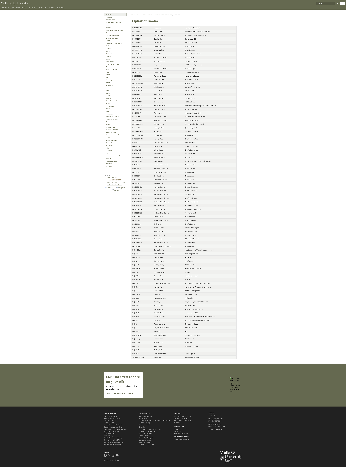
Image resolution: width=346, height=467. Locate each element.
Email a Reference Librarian (116, 182)
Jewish (108, 88)
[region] (184, 192)
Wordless (109, 164)
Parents (108, 103)
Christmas (109, 33)
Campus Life (42, 8)
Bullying (108, 27)
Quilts (108, 122)
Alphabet (109, 14)
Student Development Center (114, 442)
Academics (31, 8)
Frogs (107, 72)
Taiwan (108, 148)
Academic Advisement (181, 418)
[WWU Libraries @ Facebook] (109, 188)
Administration (144, 418)
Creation (108, 41)
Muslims (108, 96)
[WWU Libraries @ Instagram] (120, 188)
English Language (111, 69)
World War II (110, 166)
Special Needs (110, 143)
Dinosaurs (109, 54)
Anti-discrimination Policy (112, 418)
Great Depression (111, 80)
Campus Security (144, 423)
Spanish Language (111, 140)
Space (108, 137)
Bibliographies (167, 15)
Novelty (108, 98)
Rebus (108, 124)
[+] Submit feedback (215, 429)
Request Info (119, 394)
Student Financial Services (113, 444)
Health (108, 82)
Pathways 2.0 (110, 106)
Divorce (108, 56)
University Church (145, 442)
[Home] (14, 3)
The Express (178, 431)
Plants (108, 109)
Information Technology (112, 431)
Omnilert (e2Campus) (146, 438)
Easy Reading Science (112, 64)
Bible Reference (111, 20)
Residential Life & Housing (113, 438)
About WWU (5, 8)
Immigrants (109, 85)
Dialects (108, 48)
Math (107, 90)
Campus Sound (144, 425)
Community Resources (181, 440)
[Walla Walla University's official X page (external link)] (110, 455)
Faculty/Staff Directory (114, 185)
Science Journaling (111, 132)
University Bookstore (181, 433)
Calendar (60, 8)
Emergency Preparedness (147, 431)
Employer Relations (145, 434)
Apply (130, 394)
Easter (108, 59)
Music (108, 93)
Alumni (51, 8)
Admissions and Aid (18, 8)
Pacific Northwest (111, 101)
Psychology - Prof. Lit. (112, 116)
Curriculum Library (154, 15)
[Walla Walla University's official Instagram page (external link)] (114, 455)
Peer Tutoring (108, 436)
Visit (109, 394)
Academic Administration (182, 416)
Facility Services (144, 436)
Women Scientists (111, 161)
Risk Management (145, 440)
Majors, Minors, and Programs (184, 421)
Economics (109, 67)
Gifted (108, 75)
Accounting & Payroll (146, 416)
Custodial (142, 427)
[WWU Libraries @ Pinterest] (115, 190)
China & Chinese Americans (114, 30)
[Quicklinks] (337, 4)
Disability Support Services (113, 427)
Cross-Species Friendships (114, 43)
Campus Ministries (110, 421)
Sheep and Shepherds (112, 135)
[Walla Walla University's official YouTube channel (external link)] (118, 455)
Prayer (108, 111)
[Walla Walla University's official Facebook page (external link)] (106, 455)
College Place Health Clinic (113, 425)
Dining (176, 429)
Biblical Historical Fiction (113, 22)
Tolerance (109, 150)
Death (108, 46)
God (107, 77)
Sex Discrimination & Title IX (113, 440)
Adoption (109, 17)
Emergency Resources (146, 444)
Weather (108, 158)
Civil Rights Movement (113, 35)
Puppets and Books (112, 119)
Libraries (143, 15)
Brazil (107, 25)
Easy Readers (110, 61)
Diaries (108, 51)
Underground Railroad (113, 156)
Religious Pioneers (111, 127)
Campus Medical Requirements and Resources (154, 421)
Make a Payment (109, 434)
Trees (107, 153)
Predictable (109, 114)
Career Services (109, 423)
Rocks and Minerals (112, 130)
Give (342, 4)
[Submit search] (333, 3)
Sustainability (110, 145)
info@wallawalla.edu (215, 416)
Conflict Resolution (112, 38)
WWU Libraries (112, 178)
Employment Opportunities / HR (150, 429)
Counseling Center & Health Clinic (115, 429)
